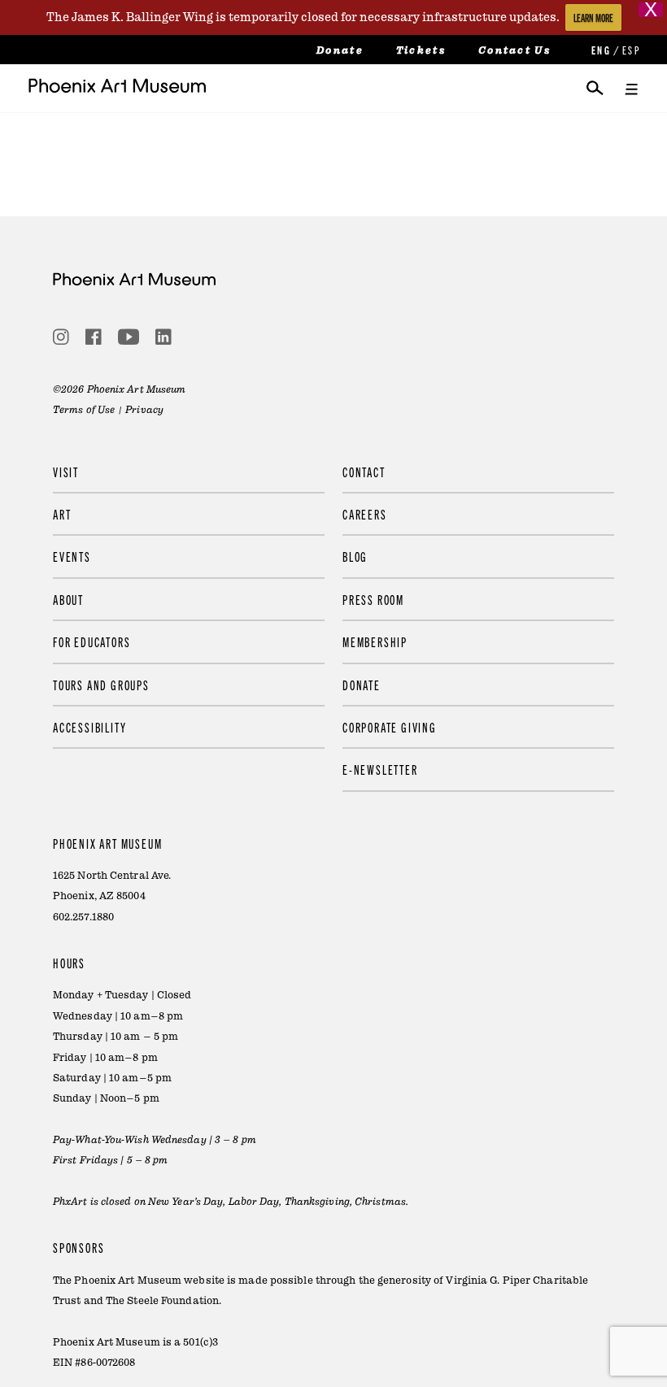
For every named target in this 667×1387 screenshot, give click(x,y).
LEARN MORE (593, 17)
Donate (340, 50)
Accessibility (89, 727)
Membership (375, 641)
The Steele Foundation (162, 1300)
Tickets (421, 50)
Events (72, 556)
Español (630, 50)
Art (62, 514)
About (68, 599)
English (599, 50)
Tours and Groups (101, 684)
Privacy (144, 409)
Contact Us (514, 50)
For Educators (91, 641)
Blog (355, 556)
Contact (364, 471)
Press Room (373, 599)
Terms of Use (84, 409)
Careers (364, 514)
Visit (66, 471)
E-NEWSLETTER (380, 769)
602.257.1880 (83, 917)
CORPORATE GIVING (389, 727)
